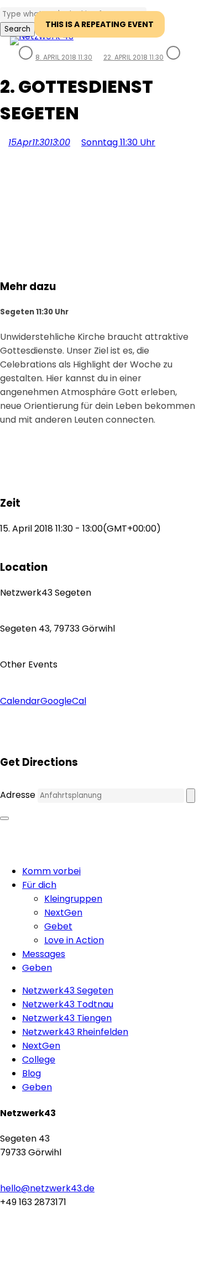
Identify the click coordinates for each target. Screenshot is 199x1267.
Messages (43, 954)
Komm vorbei (51, 871)
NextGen (63, 912)
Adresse (17, 794)
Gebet (58, 926)
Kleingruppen (73, 898)
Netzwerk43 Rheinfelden (75, 1032)
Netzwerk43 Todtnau (67, 1004)
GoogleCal (63, 701)
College (38, 1059)
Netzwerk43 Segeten (67, 990)
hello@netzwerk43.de (47, 1188)
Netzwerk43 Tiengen (67, 1018)
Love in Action (74, 940)
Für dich (39, 885)
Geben (37, 967)
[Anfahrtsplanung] (190, 795)
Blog (31, 1073)
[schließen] (4, 818)
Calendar (20, 701)
